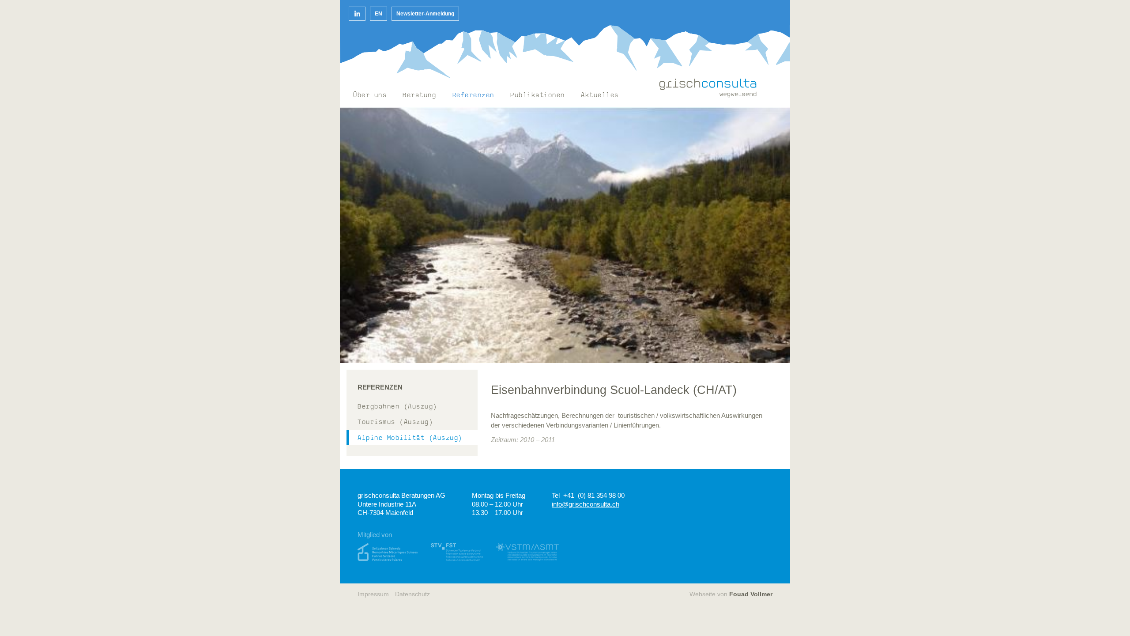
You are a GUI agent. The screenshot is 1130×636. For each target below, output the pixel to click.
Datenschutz (412, 594)
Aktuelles (600, 95)
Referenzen (473, 95)
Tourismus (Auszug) (395, 422)
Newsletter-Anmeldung (425, 14)
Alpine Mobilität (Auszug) (410, 438)
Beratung (419, 95)
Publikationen (537, 95)
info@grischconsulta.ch (585, 504)
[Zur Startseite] (708, 88)
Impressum (373, 594)
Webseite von (730, 594)
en (378, 14)
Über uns (370, 95)
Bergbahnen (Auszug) (397, 407)
